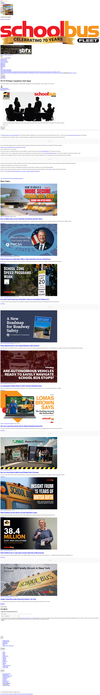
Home (1, 78)
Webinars (37, 71)
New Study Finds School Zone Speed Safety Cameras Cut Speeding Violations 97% (24, 299)
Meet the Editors (11, 72)
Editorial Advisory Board (19, 72)
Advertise (41, 72)
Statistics (27, 71)
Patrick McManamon (45, 151)
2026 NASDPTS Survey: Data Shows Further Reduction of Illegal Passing (22, 552)
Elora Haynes (6, 216)
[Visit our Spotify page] (6, 609)
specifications (13, 178)
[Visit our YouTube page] (4, 609)
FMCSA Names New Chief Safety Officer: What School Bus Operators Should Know (25, 259)
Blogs (6, 71)
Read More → (3, 223)
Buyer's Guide (57, 71)
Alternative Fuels (3, 58)
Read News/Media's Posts (5, 89)
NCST (4, 178)
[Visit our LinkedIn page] (2, 609)
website (50, 169)
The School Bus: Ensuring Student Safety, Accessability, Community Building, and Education (22, 171)
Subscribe (2, 19)
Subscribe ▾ (3, 3)
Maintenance (2, 63)
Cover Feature (5, 1)
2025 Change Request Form (51, 153)
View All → (2, 604)
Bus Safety (8, 178)
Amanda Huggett (7, 469)
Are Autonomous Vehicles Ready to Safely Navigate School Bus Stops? (21, 386)
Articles (11, 1)
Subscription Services (4, 72)
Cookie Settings (6, 684)
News (9, 1)
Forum (40, 71)
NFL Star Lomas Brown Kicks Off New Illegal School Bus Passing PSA (21, 426)
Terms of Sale (13, 693)
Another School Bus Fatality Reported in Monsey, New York (18, 599)
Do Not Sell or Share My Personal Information (24, 693)
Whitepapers (31, 71)
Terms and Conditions (59, 72)
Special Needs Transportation (5, 69)
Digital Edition (7, 19)
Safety (1, 67)
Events (34, 71)
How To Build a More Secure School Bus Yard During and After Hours (21, 219)
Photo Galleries (13, 71)
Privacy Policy (52, 72)
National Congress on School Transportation (10, 135)
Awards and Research (46, 71)
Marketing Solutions (73, 72)
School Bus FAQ (46, 72)
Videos (9, 71)
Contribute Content (27, 72)
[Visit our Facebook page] (1, 609)
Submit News (33, 72)
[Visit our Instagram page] (5, 609)
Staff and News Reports (8, 256)
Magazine (21, 71)
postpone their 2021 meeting (74, 135)
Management (2, 65)
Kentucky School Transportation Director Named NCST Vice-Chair (12, 147)
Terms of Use (8, 693)
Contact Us (38, 72)
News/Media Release (8, 296)
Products (17, 71)
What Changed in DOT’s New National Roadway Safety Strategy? (20, 345)
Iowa (10, 178)
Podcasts (24, 71)
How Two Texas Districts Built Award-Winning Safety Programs (19, 472)
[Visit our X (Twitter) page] (3, 609)
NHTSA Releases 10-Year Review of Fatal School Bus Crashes (18, 512)
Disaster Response (3, 61)
